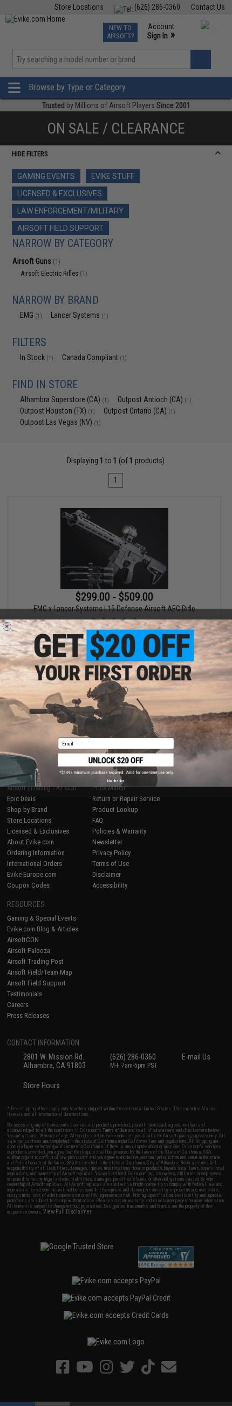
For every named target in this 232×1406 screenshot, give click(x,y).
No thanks (115, 780)
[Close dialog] (7, 626)
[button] (116, 764)
